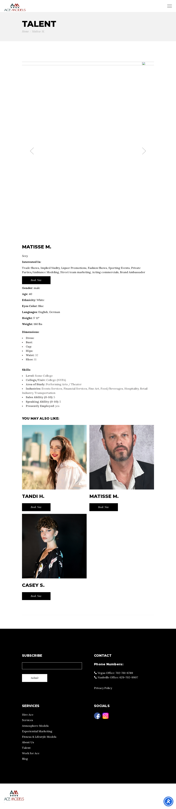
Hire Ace (27, 714)
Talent (26, 747)
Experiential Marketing (37, 731)
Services (27, 720)
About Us (28, 742)
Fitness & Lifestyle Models (39, 736)
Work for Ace (30, 753)
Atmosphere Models (35, 725)
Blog (25, 758)
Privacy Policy (103, 688)
